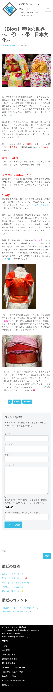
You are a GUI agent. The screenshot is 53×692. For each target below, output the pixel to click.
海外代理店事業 (8, 654)
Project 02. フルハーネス (12, 672)
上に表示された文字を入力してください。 (23, 512)
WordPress (35, 689)
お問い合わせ (8, 685)
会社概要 (6, 650)
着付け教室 (27, 401)
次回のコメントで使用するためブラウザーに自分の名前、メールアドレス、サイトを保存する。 (26, 501)
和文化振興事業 (8, 663)
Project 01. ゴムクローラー (13, 667)
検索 (4, 551)
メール (9, 444)
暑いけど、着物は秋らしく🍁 (15, 578)
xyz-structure (9, 45)
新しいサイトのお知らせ (12, 574)
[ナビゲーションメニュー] (48, 9)
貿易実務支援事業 (9, 659)
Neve (16, 689)
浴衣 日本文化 (41, 205)
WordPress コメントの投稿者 (14, 611)
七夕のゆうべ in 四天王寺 (13, 587)
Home (4, 646)
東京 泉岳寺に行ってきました (15, 582)
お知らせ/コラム (9, 676)
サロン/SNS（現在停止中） (14, 680)
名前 (8, 434)
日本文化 (17, 401)
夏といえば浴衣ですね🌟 (13, 591)
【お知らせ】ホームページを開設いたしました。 (23, 608)
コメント (10, 465)
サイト (7, 455)
